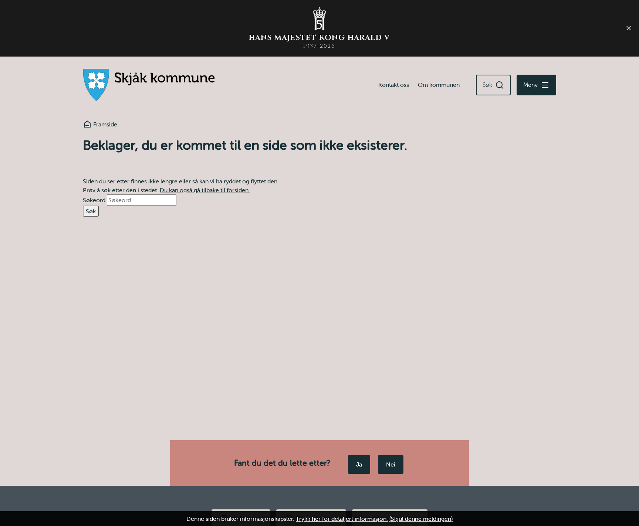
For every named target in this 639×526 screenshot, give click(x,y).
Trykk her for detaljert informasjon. (342, 518)
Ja (359, 464)
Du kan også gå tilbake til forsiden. (205, 190)
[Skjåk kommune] (148, 85)
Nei (390, 464)
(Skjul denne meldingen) (421, 518)
